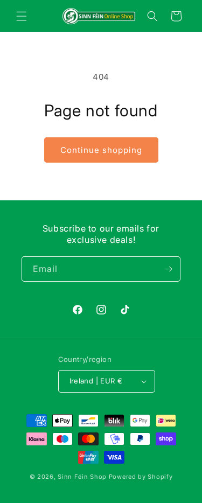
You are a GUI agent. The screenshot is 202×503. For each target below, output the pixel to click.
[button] (21, 16)
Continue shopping (101, 150)
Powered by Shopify (141, 476)
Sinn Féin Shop (82, 476)
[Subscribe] (168, 269)
